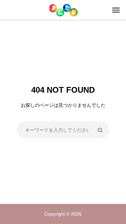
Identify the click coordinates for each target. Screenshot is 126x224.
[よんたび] (62, 10)
